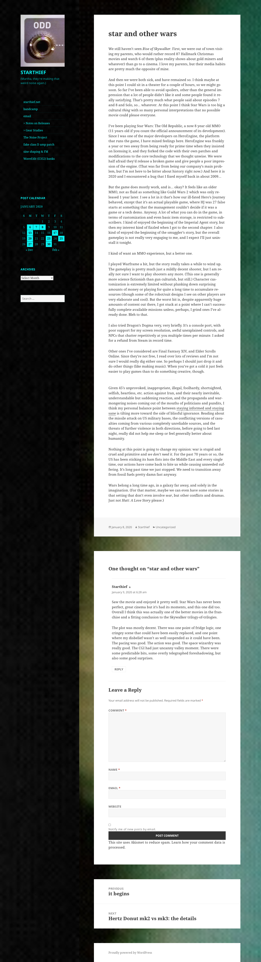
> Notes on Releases (36, 123)
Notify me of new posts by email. (132, 829)
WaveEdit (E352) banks (39, 159)
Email (114, 788)
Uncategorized (166, 527)
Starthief (144, 527)
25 (61, 238)
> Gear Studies (33, 130)
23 (48, 238)
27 (30, 244)
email (27, 116)
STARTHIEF (33, 72)
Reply (119, 669)
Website (114, 806)
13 (30, 233)
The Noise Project (35, 137)
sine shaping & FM (35, 152)
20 (30, 238)
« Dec (29, 250)
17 (55, 233)
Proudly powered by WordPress (130, 953)
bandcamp (30, 109)
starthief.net (31, 102)
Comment (117, 710)
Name (114, 770)
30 (48, 244)
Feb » (55, 250)
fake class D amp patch (38, 144)
